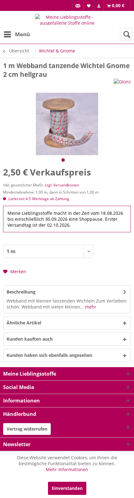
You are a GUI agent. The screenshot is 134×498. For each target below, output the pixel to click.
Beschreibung (21, 292)
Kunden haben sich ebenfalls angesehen (49, 355)
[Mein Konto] (99, 5)
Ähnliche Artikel (24, 323)
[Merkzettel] (89, 5)
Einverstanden (67, 488)
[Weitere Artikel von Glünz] (122, 84)
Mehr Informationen (67, 469)
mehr (90, 307)
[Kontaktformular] (78, 5)
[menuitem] (78, 5)
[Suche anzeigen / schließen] (126, 34)
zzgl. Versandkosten (62, 185)
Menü (22, 34)
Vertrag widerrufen (27, 429)
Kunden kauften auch (30, 339)
